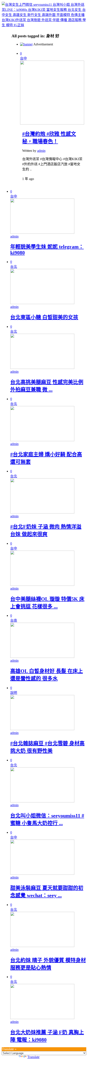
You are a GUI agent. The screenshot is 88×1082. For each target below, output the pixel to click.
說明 (13, 693)
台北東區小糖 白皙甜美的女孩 (44, 317)
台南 (13, 620)
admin (41, 150)
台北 (13, 266)
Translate (33, 1057)
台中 (23, 58)
